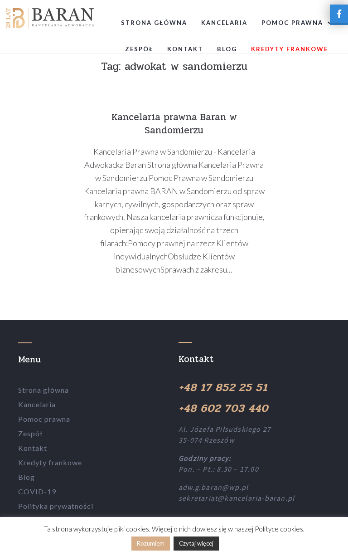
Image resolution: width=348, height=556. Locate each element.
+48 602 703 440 (223, 408)
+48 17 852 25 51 (223, 387)
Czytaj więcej (196, 543)
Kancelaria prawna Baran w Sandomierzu (174, 123)
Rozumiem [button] (150, 543)
